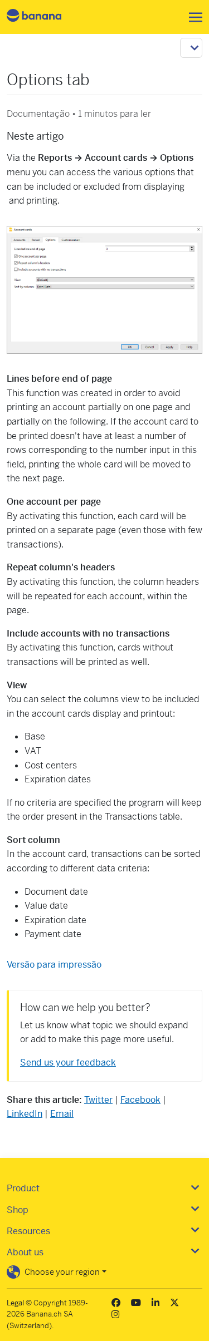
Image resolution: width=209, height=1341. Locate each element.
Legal (15, 1303)
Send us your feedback (68, 1062)
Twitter (98, 1100)
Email (62, 1114)
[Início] (43, 16)
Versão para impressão (54, 964)
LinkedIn (24, 1114)
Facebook (140, 1100)
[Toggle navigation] (192, 17)
